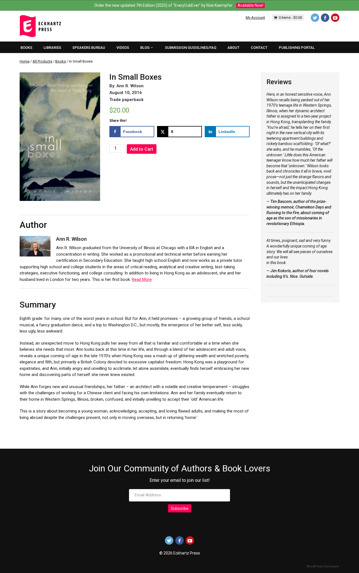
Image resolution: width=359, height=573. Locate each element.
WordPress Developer (323, 566)
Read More (142, 279)
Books (60, 61)
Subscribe (179, 508)
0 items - (290, 17)
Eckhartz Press (40, 26)
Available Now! (250, 5)
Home (24, 61)
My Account (255, 17)
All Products (42, 61)
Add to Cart (141, 149)
